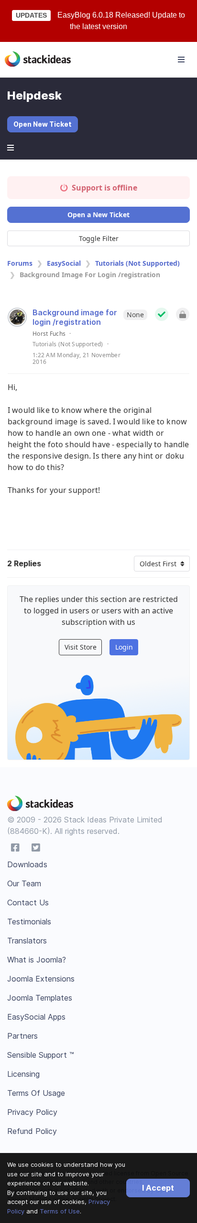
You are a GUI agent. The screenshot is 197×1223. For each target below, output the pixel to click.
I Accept (158, 1188)
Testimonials (29, 921)
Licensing (23, 1074)
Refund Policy (32, 1131)
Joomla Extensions (41, 978)
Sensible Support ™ (40, 1055)
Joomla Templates (39, 997)
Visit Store (81, 647)
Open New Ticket (42, 124)
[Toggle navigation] (181, 59)
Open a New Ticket (98, 214)
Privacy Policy (32, 1112)
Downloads (27, 864)
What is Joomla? (36, 959)
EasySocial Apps (36, 1017)
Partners (22, 1036)
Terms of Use (60, 1211)
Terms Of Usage (36, 1093)
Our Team (24, 883)
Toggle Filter (99, 238)
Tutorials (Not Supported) (137, 263)
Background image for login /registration (75, 317)
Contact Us (28, 902)
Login (124, 647)
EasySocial (64, 263)
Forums (20, 263)
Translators (27, 940)
